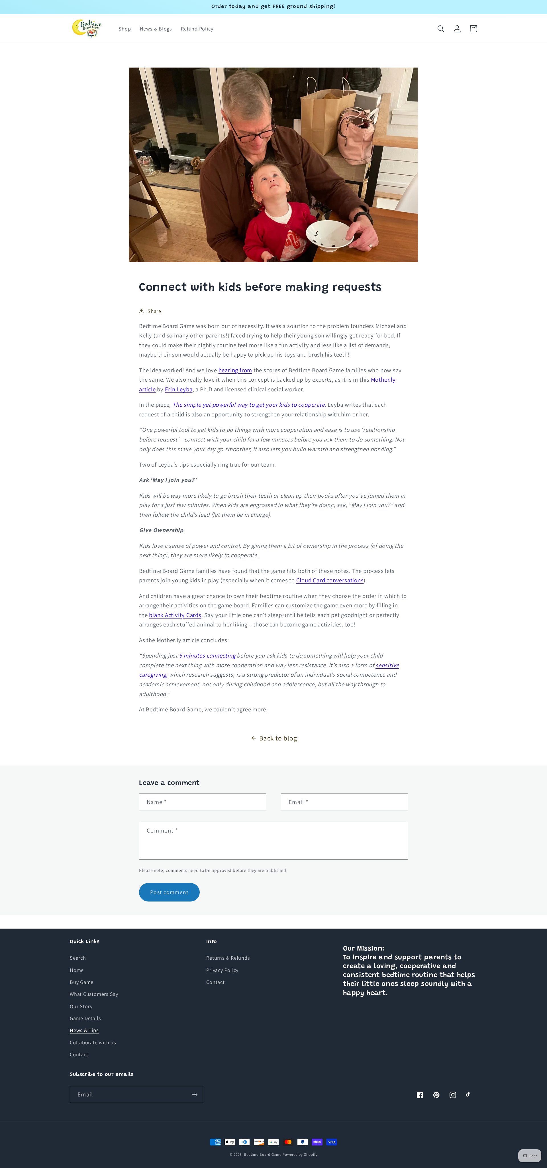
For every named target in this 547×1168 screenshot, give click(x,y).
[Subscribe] (195, 1094)
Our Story (81, 1006)
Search (78, 957)
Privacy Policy (222, 969)
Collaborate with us (93, 1042)
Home (77, 969)
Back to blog (278, 738)
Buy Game (81, 981)
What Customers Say (94, 993)
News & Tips (84, 1030)
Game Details (85, 1018)
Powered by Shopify (300, 1154)
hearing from (235, 370)
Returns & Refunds (228, 957)
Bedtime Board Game (262, 1154)
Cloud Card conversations (330, 580)
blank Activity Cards (175, 615)
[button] (441, 29)
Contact (79, 1054)
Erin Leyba (179, 389)
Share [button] (154, 311)
